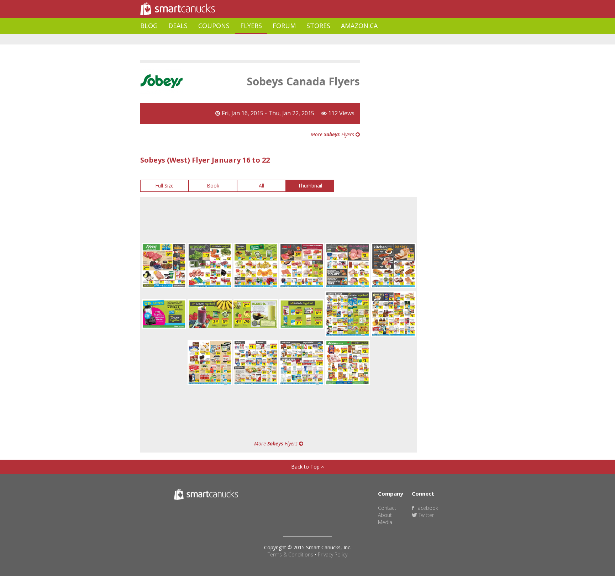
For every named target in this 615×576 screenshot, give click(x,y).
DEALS (178, 25)
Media (385, 522)
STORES (318, 25)
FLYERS (251, 25)
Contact (387, 507)
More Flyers (333, 134)
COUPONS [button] (214, 25)
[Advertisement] (269, 39)
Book (213, 185)
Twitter (425, 515)
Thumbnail (310, 185)
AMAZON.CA (359, 25)
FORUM (284, 25)
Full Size (164, 185)
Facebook (426, 507)
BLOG (149, 25)
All (261, 185)
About (385, 515)
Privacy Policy (332, 554)
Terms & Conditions (290, 554)
